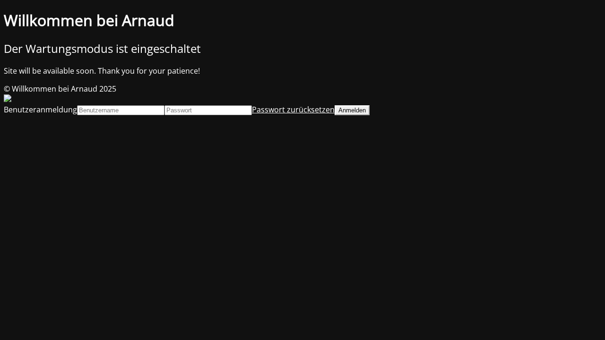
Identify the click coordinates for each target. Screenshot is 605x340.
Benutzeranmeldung (40, 109)
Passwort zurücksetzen (293, 109)
